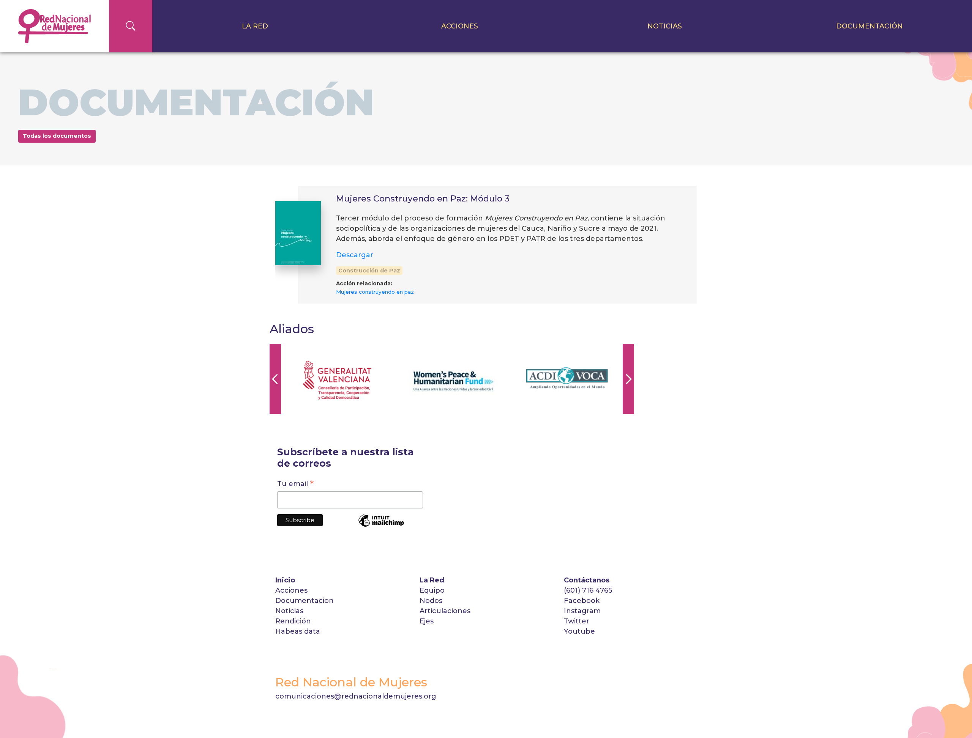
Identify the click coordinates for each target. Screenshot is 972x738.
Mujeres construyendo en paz (375, 292)
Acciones (459, 26)
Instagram (582, 611)
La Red (255, 26)
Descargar (354, 255)
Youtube (579, 631)
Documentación (869, 26)
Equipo (432, 590)
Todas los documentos (57, 135)
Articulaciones (445, 611)
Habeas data (297, 631)
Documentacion (304, 600)
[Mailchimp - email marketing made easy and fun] (381, 526)
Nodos (431, 600)
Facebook (582, 600)
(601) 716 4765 (588, 590)
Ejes (427, 621)
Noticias (664, 26)
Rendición (294, 621)
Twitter (576, 621)
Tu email (295, 484)
